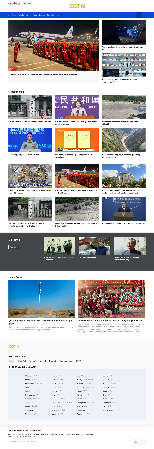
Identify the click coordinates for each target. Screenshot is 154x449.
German (57, 379)
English (11, 361)
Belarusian (33, 383)
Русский (52, 361)
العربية (43, 361)
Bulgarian (33, 391)
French (57, 376)
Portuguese (85, 402)
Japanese (58, 410)
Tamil (107, 391)
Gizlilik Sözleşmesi (14, 441)
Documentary (66, 361)
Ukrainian (111, 402)
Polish (82, 399)
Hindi (55, 395)
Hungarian (58, 399)
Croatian (32, 399)
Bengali (30, 387)
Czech (30, 402)
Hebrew (56, 391)
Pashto (82, 406)
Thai (106, 395)
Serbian (109, 376)
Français (33, 361)
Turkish (108, 399)
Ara (139, 15)
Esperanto (33, 410)
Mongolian (84, 383)
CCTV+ (78, 361)
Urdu (107, 406)
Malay (85, 379)
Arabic (30, 379)
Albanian (31, 376)
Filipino (31, 414)
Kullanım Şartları (30, 441)
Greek (57, 383)
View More (13, 247)
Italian (56, 406)
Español (22, 361)
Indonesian (61, 402)
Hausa (56, 387)
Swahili (109, 387)
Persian (83, 395)
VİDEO (14, 240)
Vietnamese (112, 410)
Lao (80, 376)
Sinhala (108, 379)
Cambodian (31, 395)
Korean (57, 414)
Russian (83, 414)
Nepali (82, 391)
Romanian (84, 410)
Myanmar (86, 387)
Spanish (109, 383)
